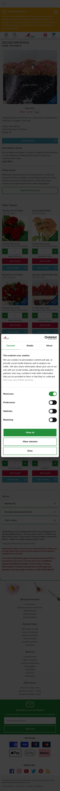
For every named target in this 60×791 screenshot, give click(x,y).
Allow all (30, 432)
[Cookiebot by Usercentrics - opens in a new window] (44, 338)
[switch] (53, 402)
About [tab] (49, 345)
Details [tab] (30, 345)
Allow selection (30, 441)
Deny (30, 451)
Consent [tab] (11, 345)
